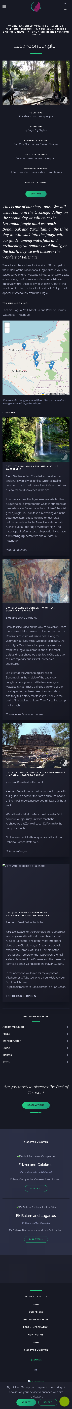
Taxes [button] (6, 1062)
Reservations (36, 1105)
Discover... (36, 1239)
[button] (4, 6)
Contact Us (36, 1335)
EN (65, 9)
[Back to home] (36, 6)
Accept (26, 1402)
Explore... (36, 1188)
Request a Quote (36, 1297)
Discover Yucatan (36, 1350)
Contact (36, 194)
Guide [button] (6, 1048)
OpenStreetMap (61, 393)
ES (65, 4)
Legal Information (36, 1327)
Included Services (36, 1320)
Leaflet (47, 393)
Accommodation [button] (13, 1026)
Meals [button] (6, 1033)
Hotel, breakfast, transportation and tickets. (36, 172)
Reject (48, 1402)
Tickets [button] (7, 1055)
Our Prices (36, 1312)
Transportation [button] (12, 1040)
